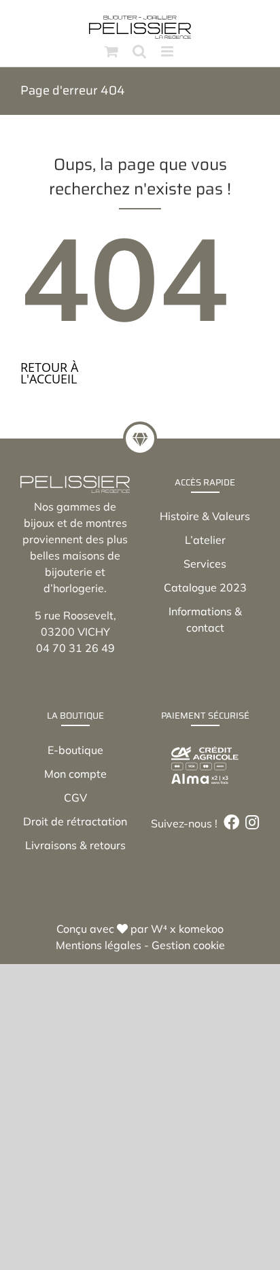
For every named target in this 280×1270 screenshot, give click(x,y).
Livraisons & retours (75, 845)
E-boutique (75, 750)
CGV (75, 797)
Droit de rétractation (75, 821)
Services (204, 563)
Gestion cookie (188, 945)
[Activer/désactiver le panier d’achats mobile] (111, 51)
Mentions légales (98, 945)
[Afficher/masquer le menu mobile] (168, 51)
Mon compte (75, 773)
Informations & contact (205, 619)
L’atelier (205, 540)
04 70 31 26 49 (75, 648)
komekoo (201, 929)
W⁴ (159, 929)
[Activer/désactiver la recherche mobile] (139, 51)
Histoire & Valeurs (205, 516)
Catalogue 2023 (205, 587)
